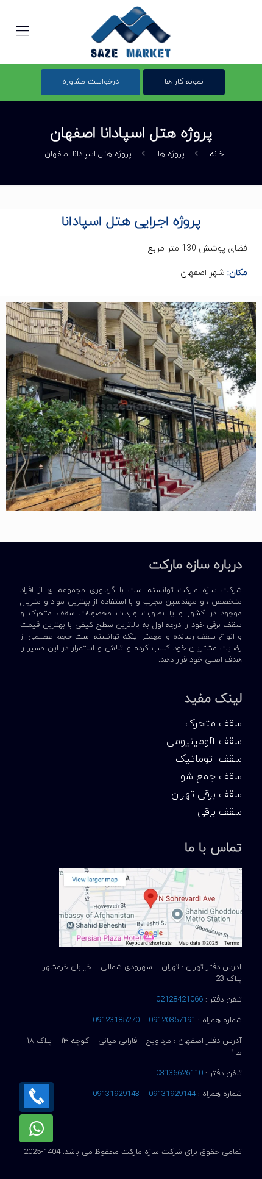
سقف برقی (219, 813)
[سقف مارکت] (131, 32)
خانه (217, 154)
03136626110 (179, 1073)
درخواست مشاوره (90, 81)
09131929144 (172, 1094)
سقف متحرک (213, 724)
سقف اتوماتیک (208, 759)
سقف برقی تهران (206, 795)
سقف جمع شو (211, 777)
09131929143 (116, 1094)
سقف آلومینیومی (204, 742)
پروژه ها (171, 154)
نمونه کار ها (184, 81)
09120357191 (172, 1020)
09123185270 (116, 1020)
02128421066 (179, 999)
